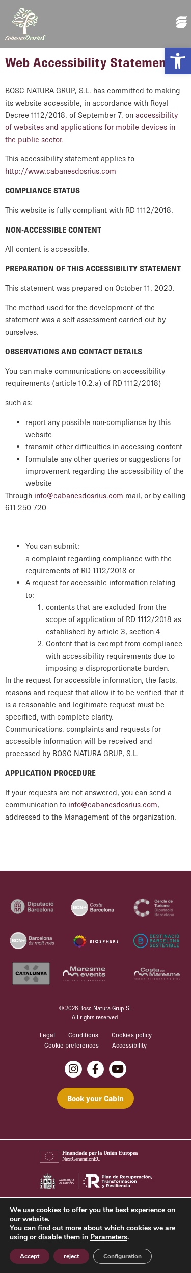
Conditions (83, 1035)
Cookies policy (132, 1035)
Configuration (122, 1256)
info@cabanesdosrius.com (78, 495)
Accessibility (129, 1045)
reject (71, 1256)
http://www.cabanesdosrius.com (60, 170)
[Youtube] (117, 1069)
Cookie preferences (71, 1045)
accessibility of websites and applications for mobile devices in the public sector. (91, 127)
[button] (178, 61)
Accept (29, 1256)
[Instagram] (73, 1069)
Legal (47, 1035)
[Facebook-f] (95, 1069)
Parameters (108, 1237)
